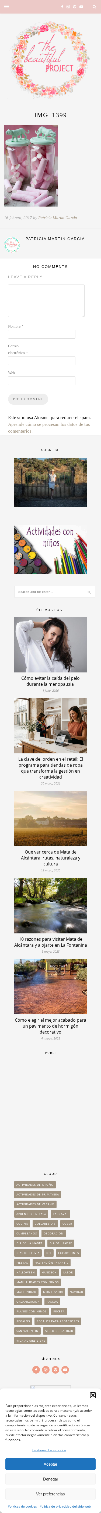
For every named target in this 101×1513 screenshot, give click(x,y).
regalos (23, 1321)
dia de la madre (29, 1243)
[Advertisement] (50, 1110)
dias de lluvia (28, 1253)
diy (48, 1253)
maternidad (26, 1292)
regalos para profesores (58, 1321)
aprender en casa (31, 1214)
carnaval (60, 1214)
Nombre (15, 326)
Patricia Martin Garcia (57, 217)
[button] (93, 1395)
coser (67, 1224)
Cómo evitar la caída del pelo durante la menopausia (50, 681)
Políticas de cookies (22, 1506)
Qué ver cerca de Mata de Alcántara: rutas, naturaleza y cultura (50, 858)
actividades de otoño (35, 1185)
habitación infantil (51, 1262)
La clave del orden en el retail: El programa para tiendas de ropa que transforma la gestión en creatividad (50, 768)
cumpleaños (26, 1233)
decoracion (54, 1233)
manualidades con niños (37, 1282)
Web (11, 373)
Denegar (50, 1479)
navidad (76, 1292)
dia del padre (61, 1243)
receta (59, 1311)
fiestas (22, 1262)
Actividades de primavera (37, 1194)
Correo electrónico (18, 349)
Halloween (25, 1272)
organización (28, 1301)
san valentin (27, 1331)
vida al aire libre (30, 1340)
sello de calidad (59, 1331)
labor (68, 1272)
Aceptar (50, 1464)
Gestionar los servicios (49, 1450)
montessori (53, 1292)
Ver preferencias (50, 1494)
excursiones (68, 1253)
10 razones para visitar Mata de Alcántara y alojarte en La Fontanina (50, 942)
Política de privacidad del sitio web (65, 1506)
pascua (52, 1301)
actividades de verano (35, 1204)
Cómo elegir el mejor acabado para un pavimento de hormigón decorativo (50, 1026)
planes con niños (31, 1311)
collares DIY (45, 1224)
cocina (22, 1224)
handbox (49, 1272)
